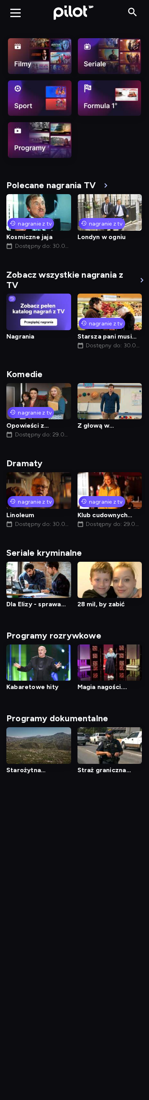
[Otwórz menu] (15, 12)
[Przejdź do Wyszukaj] (132, 12)
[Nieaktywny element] (40, 56)
